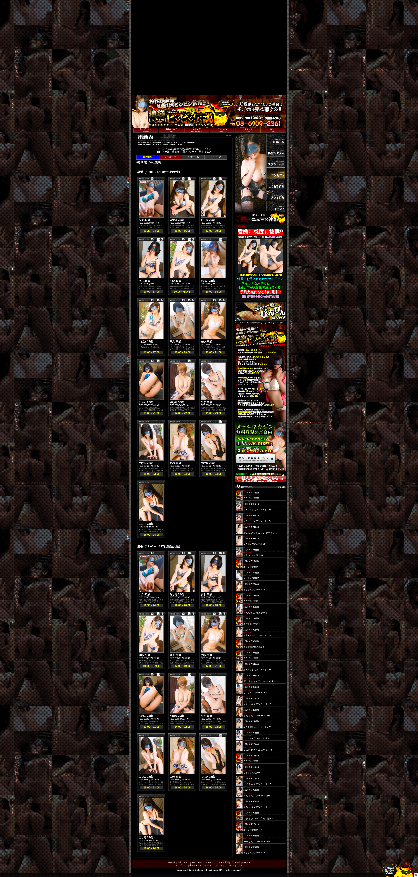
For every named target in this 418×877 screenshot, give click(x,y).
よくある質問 (223, 862)
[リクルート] (247, 130)
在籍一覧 (172, 862)
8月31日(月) (193, 157)
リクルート (229, 865)
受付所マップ (195, 865)
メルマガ (207, 865)
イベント (246, 862)
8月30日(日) (170, 157)
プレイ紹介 (235, 862)
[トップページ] (145, 130)
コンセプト (210, 862)
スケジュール (197, 862)
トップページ (181, 865)
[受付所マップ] (171, 130)
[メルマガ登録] (196, 130)
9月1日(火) (216, 157)
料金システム (183, 862)
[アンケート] (222, 130)
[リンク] (273, 130)
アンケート (218, 865)
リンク (239, 865)
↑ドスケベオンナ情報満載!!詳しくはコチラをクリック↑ (259, 322)
